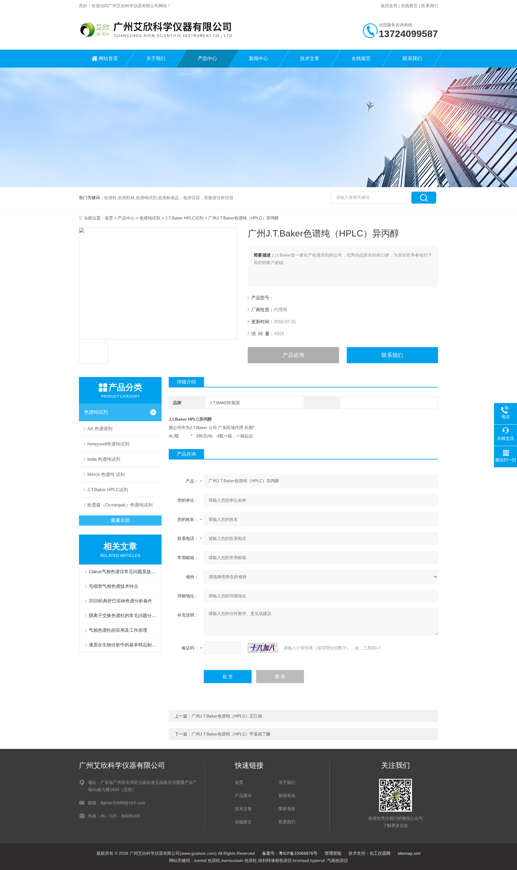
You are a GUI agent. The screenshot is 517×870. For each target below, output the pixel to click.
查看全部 (120, 520)
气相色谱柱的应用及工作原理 (118, 630)
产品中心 (207, 58)
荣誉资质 (287, 808)
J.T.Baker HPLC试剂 (184, 218)
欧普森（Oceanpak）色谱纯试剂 (120, 504)
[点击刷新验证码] (263, 648)
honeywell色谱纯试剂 (108, 443)
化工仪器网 (379, 853)
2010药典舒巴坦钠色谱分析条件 (120, 600)
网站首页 (108, 58)
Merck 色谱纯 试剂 (106, 474)
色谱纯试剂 (149, 218)
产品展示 (243, 795)
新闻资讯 (287, 795)
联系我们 (429, 5)
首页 (109, 218)
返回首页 (389, 5)
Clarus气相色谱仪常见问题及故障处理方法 (123, 571)
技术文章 (309, 58)
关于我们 (155, 58)
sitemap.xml (409, 853)
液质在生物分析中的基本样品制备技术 (123, 644)
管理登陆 (333, 853)
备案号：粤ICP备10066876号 (289, 853)
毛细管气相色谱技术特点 (113, 586)
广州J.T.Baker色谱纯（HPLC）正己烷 (226, 716)
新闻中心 (258, 58)
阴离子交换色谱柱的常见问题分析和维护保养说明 (123, 615)
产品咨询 (293, 355)
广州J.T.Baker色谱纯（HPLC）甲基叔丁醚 (230, 734)
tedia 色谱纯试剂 (103, 459)
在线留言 (409, 5)
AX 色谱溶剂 (99, 428)
